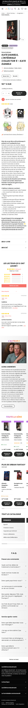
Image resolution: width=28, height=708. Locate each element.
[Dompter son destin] (19, 475)
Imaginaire (20, 13)
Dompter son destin (18, 484)
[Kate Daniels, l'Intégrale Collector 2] (19, 426)
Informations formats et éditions (12, 80)
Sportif (5, 524)
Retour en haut (14, 659)
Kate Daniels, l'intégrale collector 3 (6, 436)
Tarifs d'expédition (20, 704)
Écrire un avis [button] (14, 286)
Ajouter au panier (19, 93)
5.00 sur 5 (18, 269)
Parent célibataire (9, 534)
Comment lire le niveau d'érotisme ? (13, 134)
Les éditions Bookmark (10, 700)
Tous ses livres (8, 406)
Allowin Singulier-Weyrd (5, 485)
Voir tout (4, 467)
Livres (3, 13)
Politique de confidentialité (8, 704)
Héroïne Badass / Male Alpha (12, 68)
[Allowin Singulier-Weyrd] (7, 475)
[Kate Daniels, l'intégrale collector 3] (7, 426)
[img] (5, 296)
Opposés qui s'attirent (10, 531)
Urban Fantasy (11, 13)
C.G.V (3, 702)
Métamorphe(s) (9, 71)
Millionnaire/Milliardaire (10, 537)
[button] (25, 8)
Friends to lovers (8, 528)
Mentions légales (10, 702)
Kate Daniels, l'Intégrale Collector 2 (18, 436)
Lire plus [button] (15, 308)
